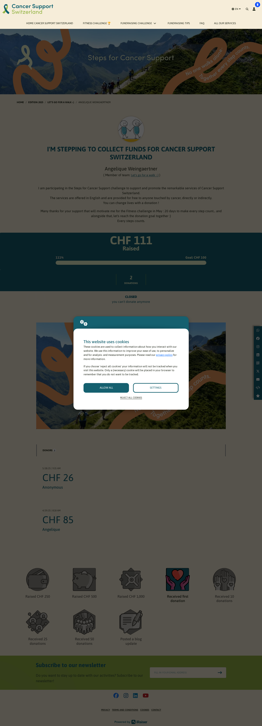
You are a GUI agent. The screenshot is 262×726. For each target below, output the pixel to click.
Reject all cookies (131, 397)
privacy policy (164, 354)
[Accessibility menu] (257, 4)
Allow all (106, 387)
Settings (155, 387)
